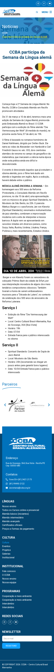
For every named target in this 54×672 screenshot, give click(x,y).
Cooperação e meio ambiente (17, 596)
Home (5, 33)
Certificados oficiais (12, 525)
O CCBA (6, 575)
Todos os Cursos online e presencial (20, 510)
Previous (5, 405)
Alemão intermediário (13, 518)
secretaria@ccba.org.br (19, 488)
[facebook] (44, 3)
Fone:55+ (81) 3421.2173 (20, 479)
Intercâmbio (8, 604)
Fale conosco (9, 571)
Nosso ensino (9, 506)
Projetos (6, 550)
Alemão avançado (11, 521)
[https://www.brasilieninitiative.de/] (37, 405)
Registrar (11, 646)
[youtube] (50, 3)
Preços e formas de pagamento (18, 529)
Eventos (6, 546)
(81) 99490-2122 (16, 484)
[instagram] (38, 3)
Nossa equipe (9, 582)
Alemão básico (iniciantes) (15, 514)
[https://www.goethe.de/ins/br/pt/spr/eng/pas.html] (16, 405)
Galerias (6, 554)
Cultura (5, 542)
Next (49, 405)
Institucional (8, 557)
